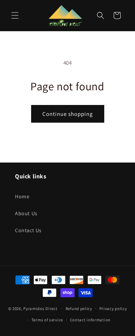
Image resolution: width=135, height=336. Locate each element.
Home (22, 196)
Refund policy (79, 308)
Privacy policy (113, 308)
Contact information (90, 319)
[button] (15, 15)
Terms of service (47, 319)
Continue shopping (67, 113)
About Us (26, 213)
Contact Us (28, 230)
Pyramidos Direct (40, 308)
